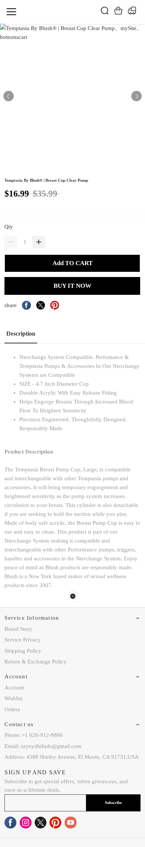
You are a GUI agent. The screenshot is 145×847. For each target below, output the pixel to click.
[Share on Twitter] (40, 305)
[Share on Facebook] (26, 305)
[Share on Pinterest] (54, 305)
